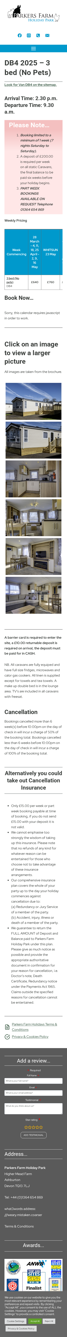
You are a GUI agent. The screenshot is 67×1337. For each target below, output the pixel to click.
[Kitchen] (33, 478)
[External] (33, 401)
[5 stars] (41, 1128)
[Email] (47, 35)
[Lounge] (33, 517)
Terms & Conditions (19, 1226)
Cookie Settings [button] (15, 1321)
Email (31, 1087)
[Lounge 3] (33, 595)
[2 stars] (30, 1128)
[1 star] (26, 1128)
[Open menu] (33, 48)
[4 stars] (37, 1128)
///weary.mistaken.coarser (23, 1215)
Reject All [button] (49, 1321)
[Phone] (38, 35)
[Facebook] (20, 35)
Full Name (32, 1075)
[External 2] (33, 440)
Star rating (31, 1119)
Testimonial (31, 1100)
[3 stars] (33, 1128)
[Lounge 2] (33, 556)
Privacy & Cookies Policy (21, 1328)
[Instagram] (29, 35)
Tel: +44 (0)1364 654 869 (23, 1197)
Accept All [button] (35, 1321)
